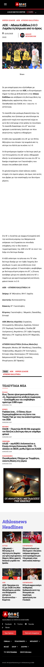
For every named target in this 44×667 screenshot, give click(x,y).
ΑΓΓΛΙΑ (5, 546)
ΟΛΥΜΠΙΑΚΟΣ (27, 546)
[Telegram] (27, 79)
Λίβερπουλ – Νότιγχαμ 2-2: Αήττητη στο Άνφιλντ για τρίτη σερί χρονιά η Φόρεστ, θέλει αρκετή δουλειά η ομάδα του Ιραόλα (11, 555)
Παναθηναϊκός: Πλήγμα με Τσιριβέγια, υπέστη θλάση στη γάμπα (20, 459)
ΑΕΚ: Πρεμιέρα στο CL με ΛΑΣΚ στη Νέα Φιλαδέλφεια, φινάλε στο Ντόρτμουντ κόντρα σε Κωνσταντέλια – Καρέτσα (11, 592)
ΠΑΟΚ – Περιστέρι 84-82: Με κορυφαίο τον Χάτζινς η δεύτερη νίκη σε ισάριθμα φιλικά (21, 431)
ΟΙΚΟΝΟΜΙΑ (6, 441)
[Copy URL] (32, 79)
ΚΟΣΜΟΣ (4, 409)
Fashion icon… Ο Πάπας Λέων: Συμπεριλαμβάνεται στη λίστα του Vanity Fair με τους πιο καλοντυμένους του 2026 (21, 415)
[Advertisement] (22, 208)
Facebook (8, 624)
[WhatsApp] (17, 79)
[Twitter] (15, 624)
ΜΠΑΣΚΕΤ (5, 426)
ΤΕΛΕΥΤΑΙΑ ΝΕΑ (14, 386)
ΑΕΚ (18, 20)
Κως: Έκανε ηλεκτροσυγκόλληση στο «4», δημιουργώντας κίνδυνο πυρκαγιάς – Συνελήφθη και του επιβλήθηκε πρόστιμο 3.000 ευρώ (21, 398)
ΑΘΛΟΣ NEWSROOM (30, 35)
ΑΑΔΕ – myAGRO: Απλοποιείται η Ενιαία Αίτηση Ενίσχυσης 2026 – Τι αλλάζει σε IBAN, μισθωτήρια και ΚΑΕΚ (21, 446)
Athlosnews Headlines (14, 524)
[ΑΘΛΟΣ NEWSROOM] (22, 35)
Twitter (20, 624)
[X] (11, 79)
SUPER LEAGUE (8, 20)
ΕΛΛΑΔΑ (5, 392)
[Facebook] (6, 79)
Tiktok (7, 627)
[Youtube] (26, 624)
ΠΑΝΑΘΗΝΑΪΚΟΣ (7, 456)
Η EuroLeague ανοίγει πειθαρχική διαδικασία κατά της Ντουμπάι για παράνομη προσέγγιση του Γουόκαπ (32, 592)
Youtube (31, 624)
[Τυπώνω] (37, 79)
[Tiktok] (2, 627)
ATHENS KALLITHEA (30, 20)
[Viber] (22, 79)
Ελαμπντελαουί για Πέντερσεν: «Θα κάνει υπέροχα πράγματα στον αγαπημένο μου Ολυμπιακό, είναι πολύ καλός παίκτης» (32, 554)
